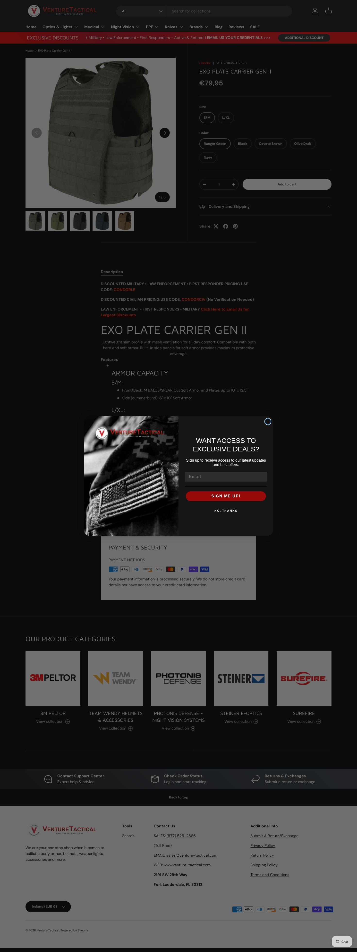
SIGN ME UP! (226, 496)
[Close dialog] (268, 421)
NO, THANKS (226, 511)
